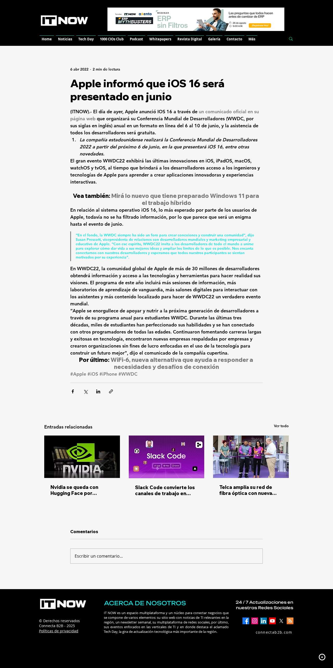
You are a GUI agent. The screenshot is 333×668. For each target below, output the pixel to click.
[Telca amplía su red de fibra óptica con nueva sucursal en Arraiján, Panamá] (251, 457)
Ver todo (281, 426)
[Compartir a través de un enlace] (110, 391)
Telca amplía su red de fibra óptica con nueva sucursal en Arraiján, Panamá (245, 490)
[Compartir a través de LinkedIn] (98, 391)
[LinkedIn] (263, 620)
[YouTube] (272, 620)
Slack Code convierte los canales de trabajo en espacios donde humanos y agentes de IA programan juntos (165, 490)
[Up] (322, 657)
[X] (281, 620)
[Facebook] (245, 620)
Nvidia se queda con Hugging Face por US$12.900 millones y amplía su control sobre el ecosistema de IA (81, 490)
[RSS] (290, 620)
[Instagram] (254, 620)
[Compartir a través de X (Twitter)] (85, 391)
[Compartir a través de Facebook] (72, 391)
